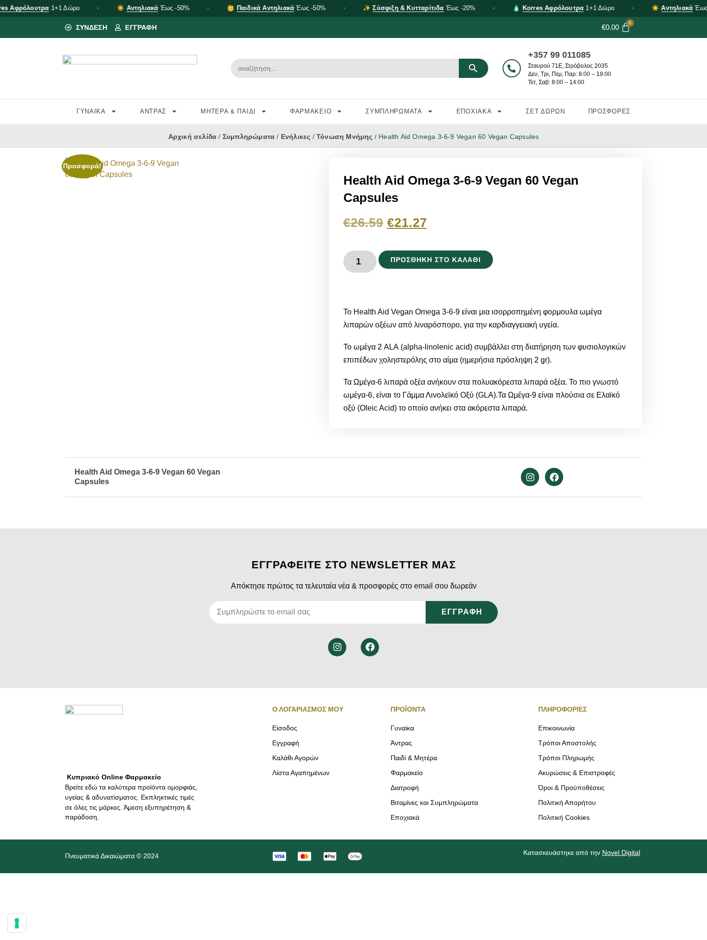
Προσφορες (609, 111)
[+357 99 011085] (512, 68)
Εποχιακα (474, 111)
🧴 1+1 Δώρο (564, 8)
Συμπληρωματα (394, 111)
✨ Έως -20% (419, 8)
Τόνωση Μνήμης (344, 136)
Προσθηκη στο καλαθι (436, 259)
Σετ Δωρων (545, 111)
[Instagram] (530, 477)
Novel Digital (621, 852)
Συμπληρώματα (249, 136)
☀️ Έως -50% (153, 8)
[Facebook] (554, 477)
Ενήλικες (296, 136)
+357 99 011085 (559, 55)
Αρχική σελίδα (192, 136)
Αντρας (153, 111)
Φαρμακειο (310, 111)
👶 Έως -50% (276, 8)
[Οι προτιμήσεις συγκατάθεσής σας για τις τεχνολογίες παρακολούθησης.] (17, 923)
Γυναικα (91, 111)
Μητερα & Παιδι (228, 111)
